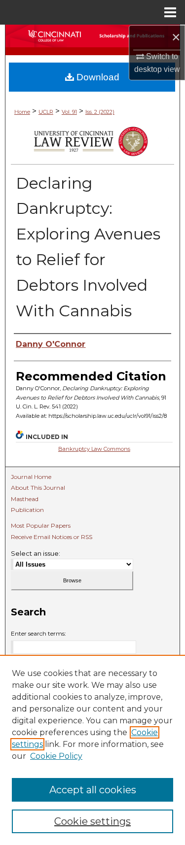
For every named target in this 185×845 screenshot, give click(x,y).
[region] (92, 750)
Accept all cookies (92, 790)
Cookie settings (92, 821)
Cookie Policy (56, 756)
